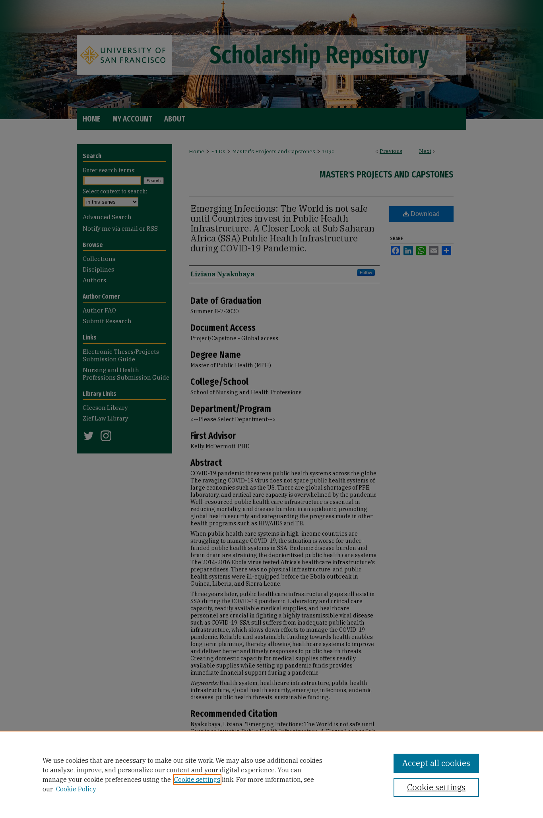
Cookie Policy (76, 789)
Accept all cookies (436, 763)
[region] (271, 774)
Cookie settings (197, 779)
